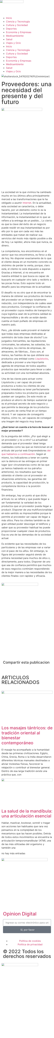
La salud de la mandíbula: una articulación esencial (27, 814)
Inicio (9, 17)
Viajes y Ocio (13, 42)
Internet (26, 202)
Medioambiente (15, 35)
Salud (9, 39)
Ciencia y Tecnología (18, 21)
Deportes (11, 28)
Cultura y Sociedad (17, 25)
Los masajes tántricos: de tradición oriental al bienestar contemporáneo (27, 735)
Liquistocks (41, 358)
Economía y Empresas (18, 32)
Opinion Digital (19, 914)
